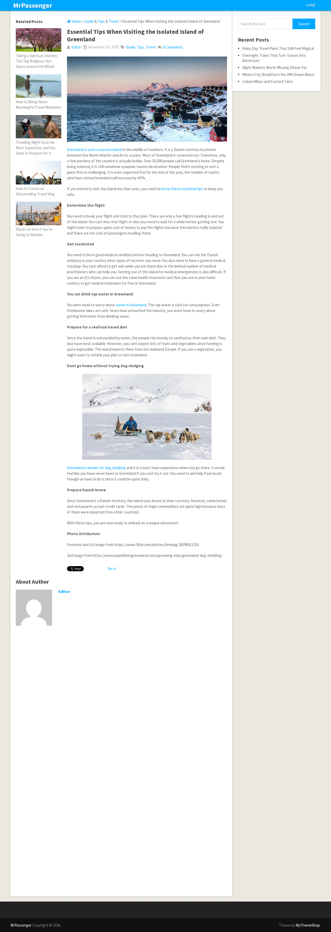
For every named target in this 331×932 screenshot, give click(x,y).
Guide (89, 21)
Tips (101, 21)
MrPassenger (32, 5)
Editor (76, 47)
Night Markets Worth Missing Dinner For (274, 67)
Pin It (112, 568)
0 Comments (173, 47)
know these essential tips (182, 188)
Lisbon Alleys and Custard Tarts (267, 81)
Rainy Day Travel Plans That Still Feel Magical (278, 48)
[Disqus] (121, 696)
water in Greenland (131, 304)
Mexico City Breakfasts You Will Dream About (278, 74)
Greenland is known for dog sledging (96, 467)
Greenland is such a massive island (94, 149)
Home (310, 5)
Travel (113, 21)
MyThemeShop (308, 925)
